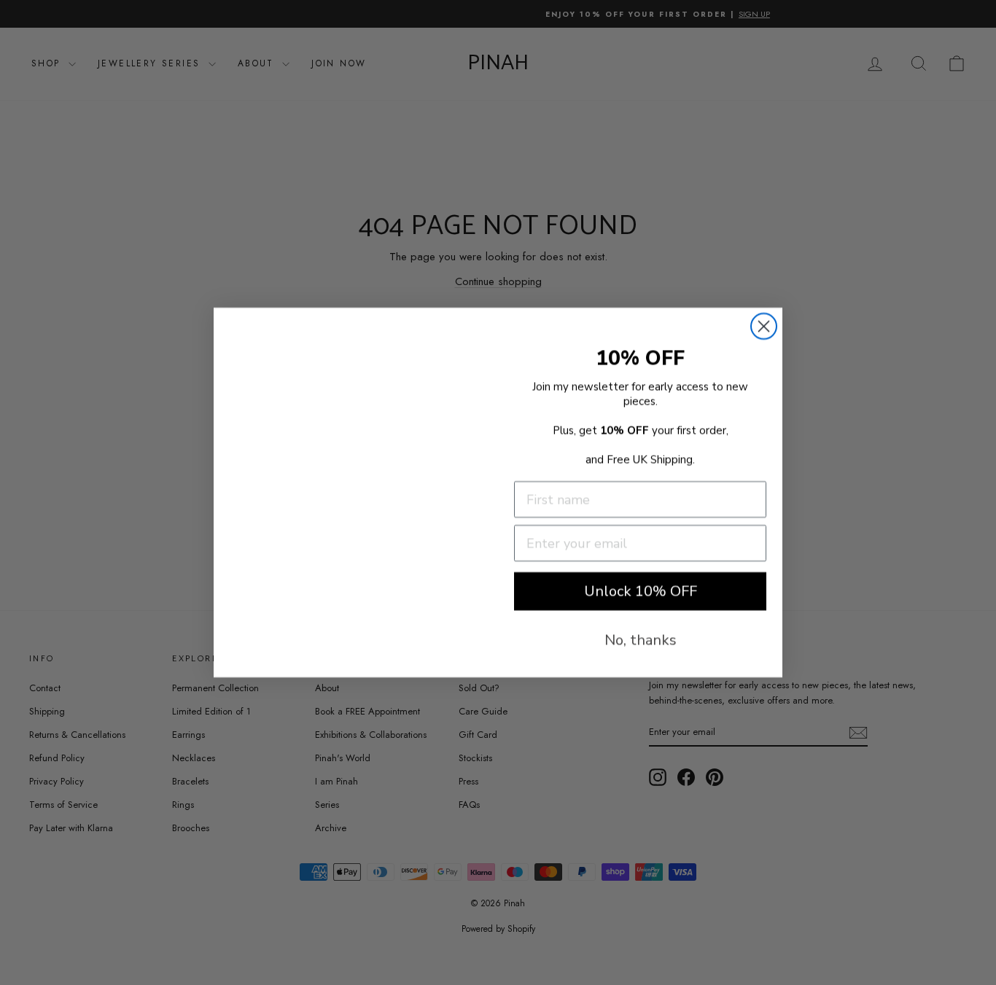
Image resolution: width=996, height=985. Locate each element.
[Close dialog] (764, 326)
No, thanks (640, 640)
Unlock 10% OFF (640, 591)
